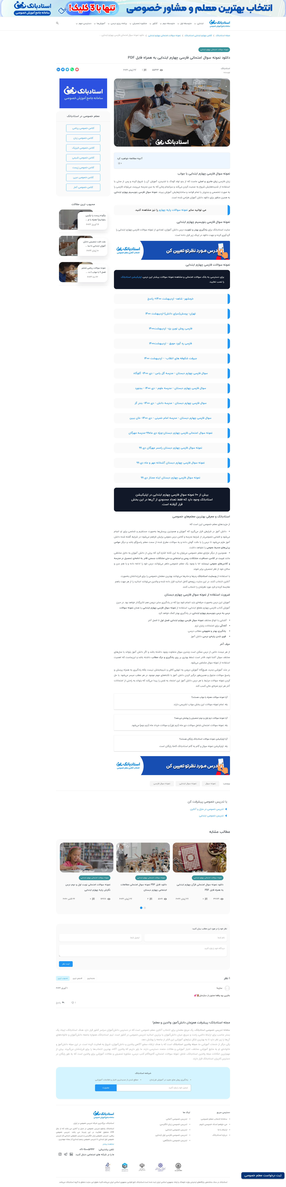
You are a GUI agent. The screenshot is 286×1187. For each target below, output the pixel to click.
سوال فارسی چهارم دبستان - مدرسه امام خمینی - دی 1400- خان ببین (170, 418)
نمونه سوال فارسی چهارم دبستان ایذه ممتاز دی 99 (170, 478)
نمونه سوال (210, 783)
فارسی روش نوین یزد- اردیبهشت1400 (170, 328)
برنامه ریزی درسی (119, 23)
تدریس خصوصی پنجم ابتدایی (84, 1139)
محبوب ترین (63, 978)
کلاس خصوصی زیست (83, 167)
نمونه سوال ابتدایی (187, 783)
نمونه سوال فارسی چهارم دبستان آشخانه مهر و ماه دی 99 (170, 463)
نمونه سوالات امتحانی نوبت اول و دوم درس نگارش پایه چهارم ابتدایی (87, 887)
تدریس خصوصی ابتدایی (211, 815)
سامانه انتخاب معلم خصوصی (214, 1119)
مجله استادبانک (223, 35)
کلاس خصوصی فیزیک (83, 148)
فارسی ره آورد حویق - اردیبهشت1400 (170, 343)
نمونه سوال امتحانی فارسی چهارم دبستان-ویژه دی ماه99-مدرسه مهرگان (170, 433)
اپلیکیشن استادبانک (131, 277)
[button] (145, 908)
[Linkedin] (71, 1155)
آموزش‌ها (101, 23)
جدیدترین (91, 978)
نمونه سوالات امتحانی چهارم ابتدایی (164, 35)
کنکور (154, 23)
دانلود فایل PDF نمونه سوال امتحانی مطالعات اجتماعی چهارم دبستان (144, 887)
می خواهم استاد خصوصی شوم (213, 1124)
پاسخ (58, 1002)
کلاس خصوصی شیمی (83, 157)
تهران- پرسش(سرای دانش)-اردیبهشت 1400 (170, 314)
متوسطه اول (186, 23)
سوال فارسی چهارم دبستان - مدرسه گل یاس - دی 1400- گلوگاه (170, 373)
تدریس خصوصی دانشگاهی (175, 1140)
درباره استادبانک (219, 1135)
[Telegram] (65, 1155)
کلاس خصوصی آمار (83, 187)
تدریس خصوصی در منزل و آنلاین (206, 809)
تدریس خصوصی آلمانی (176, 1119)
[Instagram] (60, 1155)
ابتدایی (200, 23)
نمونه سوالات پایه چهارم (173, 210)
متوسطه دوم (169, 23)
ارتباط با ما (222, 1129)
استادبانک (225, 68)
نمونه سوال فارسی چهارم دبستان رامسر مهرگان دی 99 (170, 448)
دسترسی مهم (85, 23)
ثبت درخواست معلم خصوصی (263, 1175)
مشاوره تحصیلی (139, 23)
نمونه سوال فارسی (161, 783)
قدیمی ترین (77, 978)
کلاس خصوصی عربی (83, 177)
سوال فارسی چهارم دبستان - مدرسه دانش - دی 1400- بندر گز (170, 403)
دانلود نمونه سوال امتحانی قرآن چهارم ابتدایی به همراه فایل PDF (200, 887)
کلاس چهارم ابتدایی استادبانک (198, 35)
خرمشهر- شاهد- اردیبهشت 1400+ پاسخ (170, 299)
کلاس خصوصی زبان (83, 138)
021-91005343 (87, 1149)
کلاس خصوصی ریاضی (83, 128)
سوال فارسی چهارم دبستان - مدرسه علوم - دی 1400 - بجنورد (170, 388)
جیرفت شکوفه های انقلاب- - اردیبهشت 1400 (170, 358)
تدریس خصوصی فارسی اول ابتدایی (171, 1135)
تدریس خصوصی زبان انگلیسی (173, 1124)
